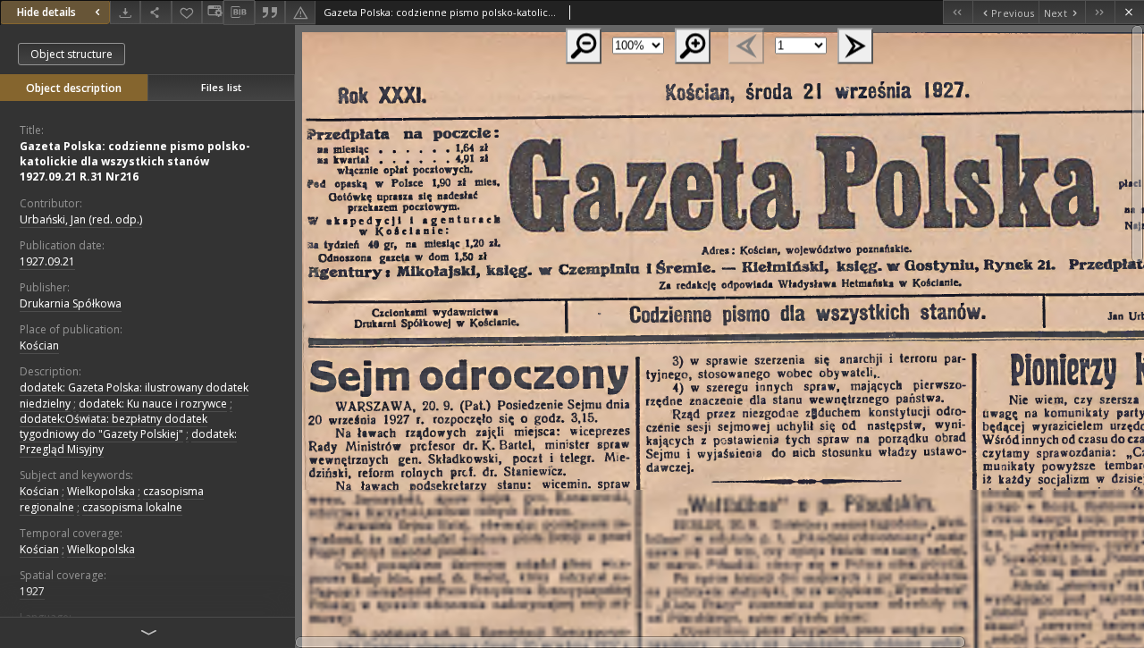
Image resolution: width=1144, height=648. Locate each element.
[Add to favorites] (187, 12)
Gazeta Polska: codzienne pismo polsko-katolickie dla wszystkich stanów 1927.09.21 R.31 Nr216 (135, 161)
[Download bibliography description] (238, 12)
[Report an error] (300, 12)
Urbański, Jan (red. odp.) (81, 219)
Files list (221, 87)
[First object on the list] (957, 12)
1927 (32, 591)
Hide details (46, 12)
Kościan (39, 345)
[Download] (125, 12)
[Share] (155, 12)
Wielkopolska (101, 491)
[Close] (1129, 12)
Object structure (71, 54)
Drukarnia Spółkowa (71, 303)
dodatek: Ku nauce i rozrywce (153, 403)
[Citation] (270, 12)
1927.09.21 (47, 261)
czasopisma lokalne (132, 507)
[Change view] (212, 12)
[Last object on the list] (1100, 12)
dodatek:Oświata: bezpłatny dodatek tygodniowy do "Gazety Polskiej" (113, 426)
